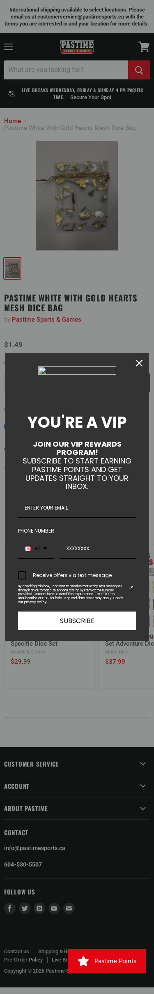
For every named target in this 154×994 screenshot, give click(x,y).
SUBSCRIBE (77, 621)
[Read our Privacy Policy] (131, 588)
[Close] (139, 363)
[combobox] (36, 549)
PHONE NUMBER (36, 530)
